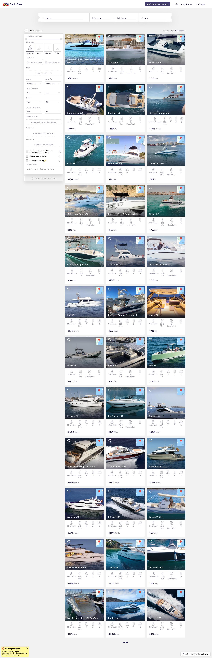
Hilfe (175, 4)
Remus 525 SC (156, 62)
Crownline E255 (156, 163)
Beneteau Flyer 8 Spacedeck (121, 214)
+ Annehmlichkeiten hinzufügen (43, 122)
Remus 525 (113, 365)
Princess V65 (155, 618)
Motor (29, 53)
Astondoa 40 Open (117, 466)
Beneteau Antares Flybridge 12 (122, 315)
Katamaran (47, 53)
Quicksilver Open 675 (77, 214)
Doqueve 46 (155, 416)
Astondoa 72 (73, 517)
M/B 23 (152, 365)
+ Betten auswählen (44, 73)
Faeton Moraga (115, 163)
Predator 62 (114, 618)
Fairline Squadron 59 (77, 567)
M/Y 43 (70, 315)
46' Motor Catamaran (159, 113)
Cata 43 (71, 163)
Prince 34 (71, 365)
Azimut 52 (113, 567)
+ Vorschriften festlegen (43, 144)
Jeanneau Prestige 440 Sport (81, 466)
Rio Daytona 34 (115, 416)
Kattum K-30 (114, 113)
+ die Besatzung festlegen (43, 133)
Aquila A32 (154, 315)
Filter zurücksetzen (45, 178)
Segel (39, 53)
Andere (57, 53)
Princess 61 (72, 416)
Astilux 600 (113, 62)
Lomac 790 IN (155, 517)
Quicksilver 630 (156, 567)
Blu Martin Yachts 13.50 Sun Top (82, 618)
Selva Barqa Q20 (75, 113)
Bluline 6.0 (154, 214)
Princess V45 (114, 517)
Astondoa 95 (155, 466)
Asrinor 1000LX (115, 264)
